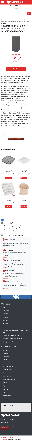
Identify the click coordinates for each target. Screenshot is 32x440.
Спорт (4, 392)
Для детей (6, 356)
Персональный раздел (8, 426)
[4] (17, 54)
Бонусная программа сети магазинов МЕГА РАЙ (16, 331)
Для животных (7, 369)
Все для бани (7, 363)
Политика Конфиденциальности (12, 339)
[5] (19, 54)
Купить (16, 69)
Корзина (5, 439)
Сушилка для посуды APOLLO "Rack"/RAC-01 (13, 170)
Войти (4, 437)
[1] (13, 54)
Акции (4, 327)
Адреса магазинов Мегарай (11, 335)
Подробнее (5, 246)
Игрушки (5, 373)
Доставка (5, 314)
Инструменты (7, 376)
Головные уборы (8, 366)
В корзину (8, 178)
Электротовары (7, 396)
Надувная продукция (9, 379)
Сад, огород (6, 389)
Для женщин (6, 353)
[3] (16, 54)
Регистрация (10, 437)
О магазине (6, 317)
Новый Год (6, 382)
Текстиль (5, 399)
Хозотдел (5, 360)
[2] (14, 54)
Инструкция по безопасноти (11, 342)
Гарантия (5, 320)
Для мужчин (6, 350)
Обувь (4, 386)
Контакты (5, 323)
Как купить (6, 310)
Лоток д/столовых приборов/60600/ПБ (12, 199)
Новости (5, 307)
